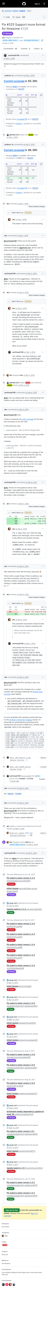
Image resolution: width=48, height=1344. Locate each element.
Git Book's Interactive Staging (20, 720)
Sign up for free (12, 1210)
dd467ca (43, 833)
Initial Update (19, 986)
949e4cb (43, 757)
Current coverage (14, 81)
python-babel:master (10, 40)
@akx (6, 279)
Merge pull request (17, 833)
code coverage (27, 419)
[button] (42, 55)
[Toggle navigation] (3, 3)
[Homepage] (24, 4)
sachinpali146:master (32, 40)
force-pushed (26, 776)
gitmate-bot (14, 135)
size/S (31, 135)
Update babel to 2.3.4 (24, 909)
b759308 (43, 767)
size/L (28, 383)
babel (22, 11)
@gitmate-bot (25, 248)
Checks (39, 49)
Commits (26, 49)
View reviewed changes (37, 206)
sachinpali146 (13, 55)
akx (3, 38)
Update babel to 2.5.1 (25, 1168)
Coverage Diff (22, 119)
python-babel (11, 11)
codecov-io (9, 75)
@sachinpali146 (10, 241)
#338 (15, 87)
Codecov (18, 123)
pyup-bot (13, 903)
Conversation (11, 49)
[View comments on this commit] (31, 835)
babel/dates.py (17, 212)
